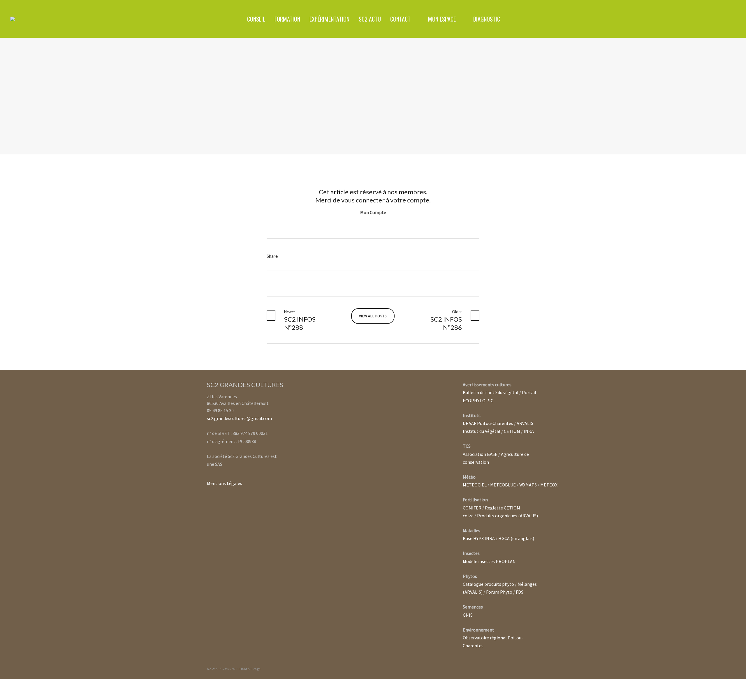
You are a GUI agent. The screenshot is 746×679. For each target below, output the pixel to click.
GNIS (468, 615)
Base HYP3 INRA (479, 538)
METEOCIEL (475, 485)
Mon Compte (373, 212)
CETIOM (512, 431)
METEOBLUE (503, 485)
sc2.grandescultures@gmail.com (239, 418)
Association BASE (480, 454)
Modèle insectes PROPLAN (489, 561)
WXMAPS (528, 485)
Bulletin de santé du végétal (490, 392)
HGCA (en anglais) (516, 538)
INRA (529, 431)
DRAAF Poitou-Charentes (488, 423)
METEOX (548, 485)
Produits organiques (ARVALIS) (507, 515)
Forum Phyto (499, 592)
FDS (519, 592)
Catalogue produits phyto (488, 584)
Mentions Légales (224, 483)
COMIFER (472, 508)
